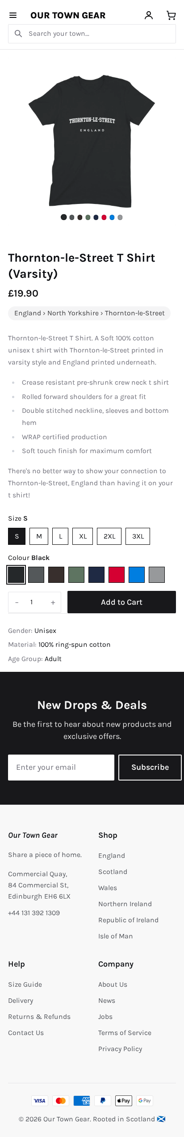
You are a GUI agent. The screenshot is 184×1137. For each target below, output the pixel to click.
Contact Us (26, 1033)
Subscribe (150, 767)
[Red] (117, 575)
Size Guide (25, 984)
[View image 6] (103, 217)
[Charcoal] (36, 575)
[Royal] (137, 575)
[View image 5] (95, 217)
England (111, 856)
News (106, 1001)
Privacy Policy (120, 1049)
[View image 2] (71, 217)
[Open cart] (171, 15)
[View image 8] (119, 217)
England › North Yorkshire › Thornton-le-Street (89, 313)
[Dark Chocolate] (56, 575)
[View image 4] (87, 217)
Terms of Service (124, 1033)
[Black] (16, 575)
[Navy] (96, 575)
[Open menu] (13, 15)
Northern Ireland (125, 904)
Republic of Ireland (128, 920)
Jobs (105, 1017)
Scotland (112, 872)
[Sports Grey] (157, 575)
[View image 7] (111, 217)
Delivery (20, 1001)
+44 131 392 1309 (34, 913)
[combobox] (92, 33)
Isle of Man (115, 936)
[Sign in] (149, 15)
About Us (112, 984)
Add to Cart (121, 602)
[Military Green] (76, 575)
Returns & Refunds (39, 1017)
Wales (107, 888)
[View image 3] (79, 217)
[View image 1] (64, 217)
